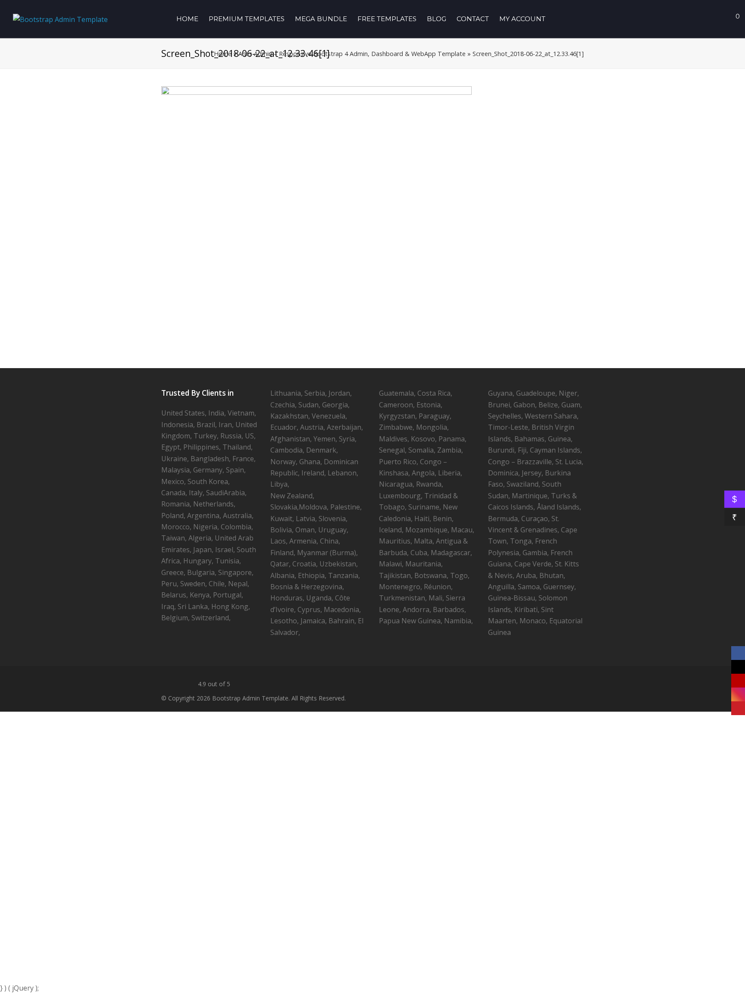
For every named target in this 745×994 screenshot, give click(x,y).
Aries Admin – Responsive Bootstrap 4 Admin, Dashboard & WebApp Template (352, 54)
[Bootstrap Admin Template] (60, 18)
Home (223, 54)
